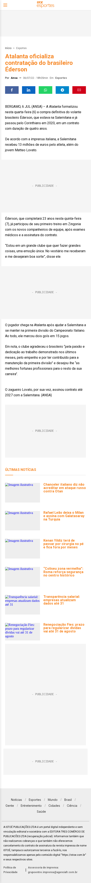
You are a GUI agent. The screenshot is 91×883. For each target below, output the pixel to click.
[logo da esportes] (45, 5)
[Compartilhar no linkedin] (29, 90)
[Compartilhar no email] (79, 90)
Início (8, 48)
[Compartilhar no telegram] (62, 90)
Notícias (16, 799)
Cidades (54, 805)
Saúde (41, 811)
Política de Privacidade (10, 870)
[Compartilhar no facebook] (12, 90)
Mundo (53, 799)
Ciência (72, 805)
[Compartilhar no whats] (45, 90)
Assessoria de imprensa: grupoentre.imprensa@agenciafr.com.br (52, 870)
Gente (10, 805)
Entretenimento (31, 805)
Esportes (21, 48)
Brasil (68, 799)
